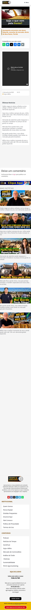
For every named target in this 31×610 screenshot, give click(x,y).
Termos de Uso (8, 527)
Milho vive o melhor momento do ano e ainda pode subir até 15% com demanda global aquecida (15, 142)
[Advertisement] (15, 156)
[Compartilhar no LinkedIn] (19, 44)
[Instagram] (14, 497)
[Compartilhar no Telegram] (7, 44)
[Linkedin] (17, 497)
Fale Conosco (7, 520)
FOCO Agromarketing (10, 566)
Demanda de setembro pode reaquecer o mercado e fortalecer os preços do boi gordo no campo (15, 121)
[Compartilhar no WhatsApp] (3, 44)
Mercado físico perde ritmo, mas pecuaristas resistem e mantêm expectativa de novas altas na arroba (14, 128)
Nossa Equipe (8, 510)
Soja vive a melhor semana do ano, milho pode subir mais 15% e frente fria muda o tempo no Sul (15, 114)
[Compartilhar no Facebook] (15, 44)
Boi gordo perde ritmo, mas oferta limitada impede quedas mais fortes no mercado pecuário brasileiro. (14, 135)
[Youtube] (8, 497)
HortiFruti (6, 545)
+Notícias (6, 559)
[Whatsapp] (22, 497)
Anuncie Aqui (7, 517)
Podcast (6, 538)
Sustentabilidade (9, 562)
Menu (27, 2)
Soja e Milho (7, 94)
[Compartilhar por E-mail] (22, 44)
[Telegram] (20, 497)
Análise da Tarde (9, 555)
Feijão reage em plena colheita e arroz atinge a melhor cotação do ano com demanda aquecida (14, 107)
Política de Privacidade (11, 524)
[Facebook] (11, 497)
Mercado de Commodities (12, 552)
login (14, 174)
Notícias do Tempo (9, 541)
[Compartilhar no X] (11, 44)
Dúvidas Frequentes (10, 513)
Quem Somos (8, 506)
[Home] (6, 2)
